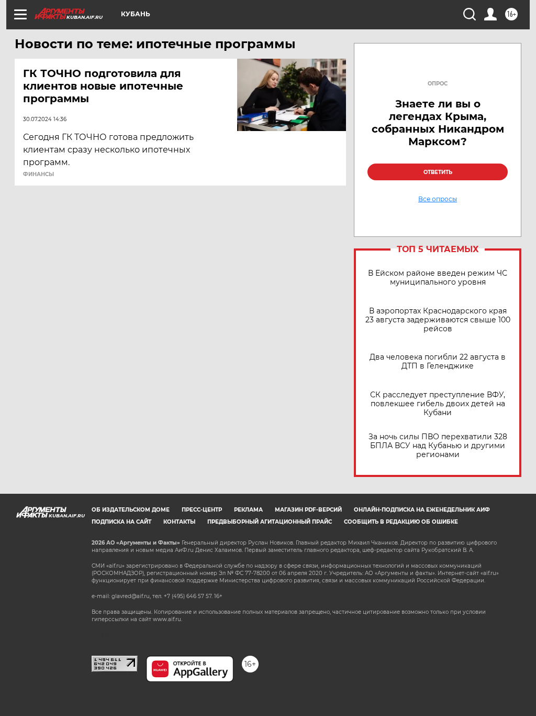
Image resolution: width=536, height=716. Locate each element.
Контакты (179, 521)
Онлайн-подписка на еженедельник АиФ (422, 509)
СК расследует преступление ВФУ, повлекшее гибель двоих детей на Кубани (437, 403)
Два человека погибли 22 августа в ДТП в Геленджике (438, 362)
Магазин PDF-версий (308, 509)
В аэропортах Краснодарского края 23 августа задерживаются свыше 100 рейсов (437, 320)
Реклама (248, 509)
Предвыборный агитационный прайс (269, 521)
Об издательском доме (131, 509)
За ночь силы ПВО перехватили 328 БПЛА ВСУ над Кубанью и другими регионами (437, 445)
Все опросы (437, 199)
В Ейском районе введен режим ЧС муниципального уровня (437, 278)
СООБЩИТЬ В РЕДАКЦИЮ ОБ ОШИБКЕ (401, 521)
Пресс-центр (202, 509)
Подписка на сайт (121, 521)
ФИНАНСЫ (38, 174)
